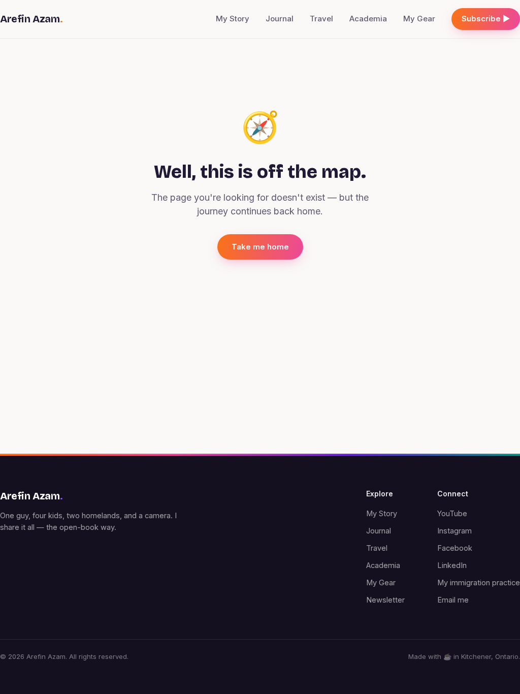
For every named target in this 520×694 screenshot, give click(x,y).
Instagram (454, 530)
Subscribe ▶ (486, 18)
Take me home (260, 246)
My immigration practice (478, 582)
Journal (280, 18)
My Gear (419, 18)
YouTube (452, 513)
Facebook (454, 548)
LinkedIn (452, 565)
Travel (321, 18)
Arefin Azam (31, 19)
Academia (368, 18)
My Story (232, 18)
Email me (453, 599)
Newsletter (385, 599)
